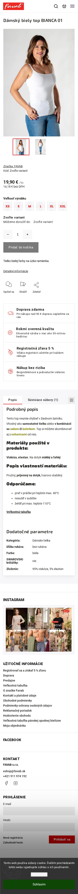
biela (35, 553)
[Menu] (72, 6)
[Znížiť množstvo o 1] (7, 234)
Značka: (13, 166)
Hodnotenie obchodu (17, 715)
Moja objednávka (14, 725)
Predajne (9, 680)
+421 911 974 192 (15, 776)
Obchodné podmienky (17, 700)
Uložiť (37, 298)
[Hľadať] (56, 6)
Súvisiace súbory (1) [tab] (43, 400)
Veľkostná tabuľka (18, 512)
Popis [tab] (12, 400)
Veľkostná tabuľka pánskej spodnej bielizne (32, 720)
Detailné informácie (15, 271)
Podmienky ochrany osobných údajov (27, 705)
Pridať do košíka (21, 247)
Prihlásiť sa (62, 839)
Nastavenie (39, 874)
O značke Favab (13, 690)
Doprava (8, 675)
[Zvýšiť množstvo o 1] (27, 234)
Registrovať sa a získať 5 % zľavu (24, 670)
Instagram (15, 783)
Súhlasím (39, 884)
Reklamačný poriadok (17, 710)
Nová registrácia (13, 837)
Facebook (6, 783)
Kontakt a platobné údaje (19, 695)
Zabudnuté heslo (13, 842)
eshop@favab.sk (14, 771)
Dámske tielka (41, 540)
